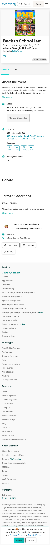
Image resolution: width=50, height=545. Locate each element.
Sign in (38, 4)
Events (5, 276)
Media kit (6, 427)
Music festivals (8, 372)
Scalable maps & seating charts (15, 308)
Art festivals (7, 352)
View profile (12, 245)
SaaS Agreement (9, 479)
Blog (4, 423)
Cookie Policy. (35, 535)
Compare (6, 407)
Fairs (4, 360)
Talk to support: (9, 496)
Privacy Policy (16, 535)
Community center (10, 399)
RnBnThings (17, 51)
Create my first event (11, 273)
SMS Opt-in (7, 467)
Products (6, 284)
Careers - (11, 459)
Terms (4, 471)
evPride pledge (8, 419)
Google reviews (8, 336)
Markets (5, 376)
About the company (10, 451)
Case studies (7, 403)
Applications (7, 280)
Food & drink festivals (11, 348)
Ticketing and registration (13, 304)
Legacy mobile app (10, 328)
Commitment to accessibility (14, 463)
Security (5, 483)
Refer (4, 391)
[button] (24, 4)
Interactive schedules (11, 316)
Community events (10, 356)
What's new (7, 431)
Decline (31, 540)
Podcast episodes (9, 415)
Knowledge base (9, 395)
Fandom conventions (11, 364)
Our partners (7, 411)
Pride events (7, 368)
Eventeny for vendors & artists (14, 439)
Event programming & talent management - (22, 312)
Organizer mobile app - (14, 324)
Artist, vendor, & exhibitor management (18, 292)
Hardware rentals (9, 320)
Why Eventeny (8, 288)
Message (30, 245)
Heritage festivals (9, 379)
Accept (19, 540)
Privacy (5, 475)
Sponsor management (11, 300)
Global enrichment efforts (13, 455)
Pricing (5, 332)
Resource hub (8, 435)
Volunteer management (12, 296)
